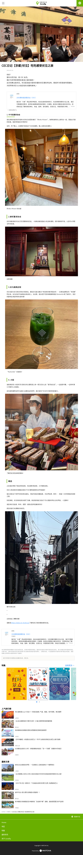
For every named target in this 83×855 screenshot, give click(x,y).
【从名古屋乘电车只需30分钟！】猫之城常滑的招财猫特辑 (33, 721)
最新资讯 (5, 834)
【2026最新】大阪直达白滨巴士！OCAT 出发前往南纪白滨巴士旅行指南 (37, 739)
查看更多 (69, 665)
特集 (3, 830)
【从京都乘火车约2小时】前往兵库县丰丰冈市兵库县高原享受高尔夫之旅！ (39, 774)
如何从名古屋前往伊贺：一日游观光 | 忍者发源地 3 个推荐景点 (34, 765)
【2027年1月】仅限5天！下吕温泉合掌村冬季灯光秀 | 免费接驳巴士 (36, 783)
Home (4, 822)
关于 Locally (6, 838)
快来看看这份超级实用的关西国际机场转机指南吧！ (31, 730)
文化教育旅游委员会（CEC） (26, 97)
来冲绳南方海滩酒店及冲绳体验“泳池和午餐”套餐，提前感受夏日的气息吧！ (40, 801)
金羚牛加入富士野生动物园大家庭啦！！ (27, 792)
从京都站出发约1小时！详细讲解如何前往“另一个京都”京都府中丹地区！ (39, 748)
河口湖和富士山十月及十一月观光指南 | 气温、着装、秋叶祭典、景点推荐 (38, 712)
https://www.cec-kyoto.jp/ (20, 623)
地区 (3, 826)
